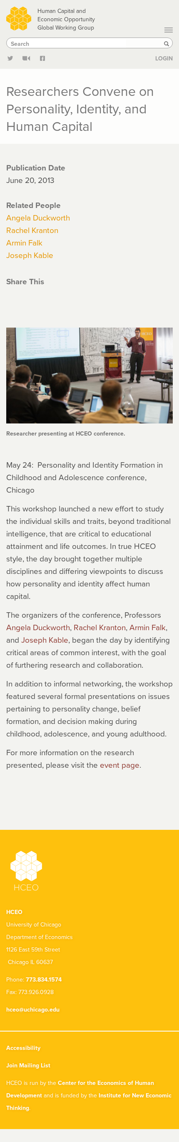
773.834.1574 (44, 979)
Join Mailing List (28, 1065)
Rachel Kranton (32, 229)
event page (119, 764)
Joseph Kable (29, 254)
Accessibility (23, 1048)
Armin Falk (24, 242)
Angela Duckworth (38, 217)
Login (164, 58)
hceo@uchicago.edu (33, 1009)
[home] (18, 17)
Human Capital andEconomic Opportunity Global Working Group (66, 19)
